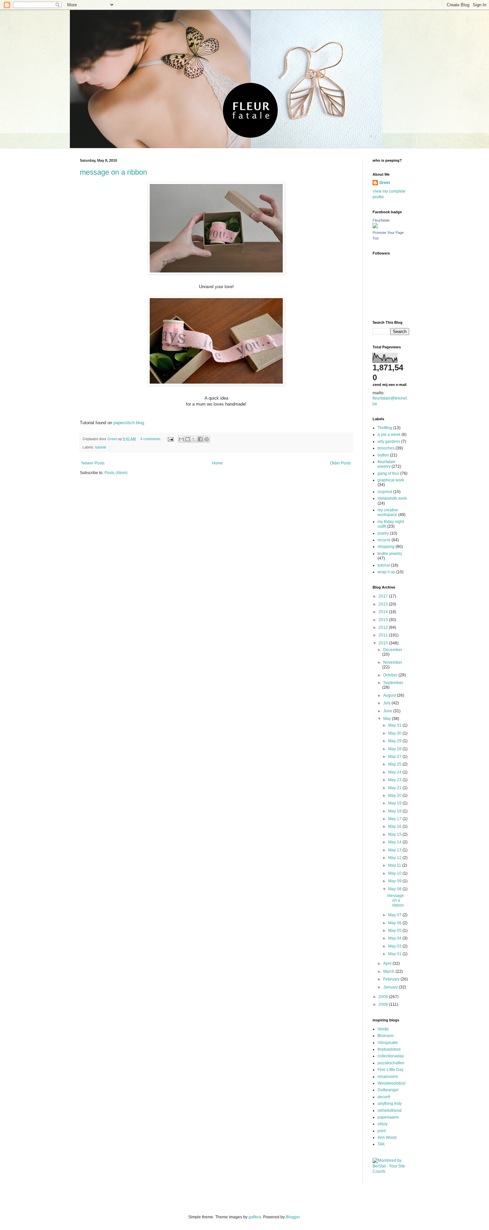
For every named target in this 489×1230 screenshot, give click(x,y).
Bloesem (386, 1035)
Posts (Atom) (115, 472)
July (387, 703)
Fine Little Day (391, 1069)
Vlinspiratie (388, 1042)
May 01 (395, 954)
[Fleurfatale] (375, 227)
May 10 (395, 873)
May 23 (395, 780)
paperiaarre (388, 1117)
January (391, 987)
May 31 (395, 725)
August (390, 695)
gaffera (254, 1217)
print (382, 1131)
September (393, 682)
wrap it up (386, 572)
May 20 (395, 795)
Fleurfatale (381, 220)
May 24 (395, 772)
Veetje (383, 1029)
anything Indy (390, 1103)
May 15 (395, 834)
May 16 (395, 826)
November (392, 662)
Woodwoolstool (392, 1083)
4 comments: (151, 439)
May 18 (395, 811)
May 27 (395, 756)
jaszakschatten (391, 1063)
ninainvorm (388, 1076)
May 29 (395, 741)
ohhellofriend (390, 1110)
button (383, 455)
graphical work (391, 480)
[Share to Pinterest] (206, 439)
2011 (384, 635)
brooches (386, 448)
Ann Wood (387, 1137)
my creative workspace (388, 512)
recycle (384, 540)
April (388, 963)
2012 (384, 627)
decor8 (384, 1097)
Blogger (293, 1217)
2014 (384, 612)
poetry (383, 533)
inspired (385, 491)
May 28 (395, 749)
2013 (384, 619)
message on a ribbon (113, 172)
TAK (381, 1144)
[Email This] (181, 439)
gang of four (388, 473)
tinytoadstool (389, 1049)
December (392, 649)
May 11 (395, 865)
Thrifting (385, 428)
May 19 (395, 803)
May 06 (395, 923)
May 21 (395, 788)
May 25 (395, 764)
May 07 (395, 915)
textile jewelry (390, 553)
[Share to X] (194, 439)
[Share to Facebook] (200, 439)
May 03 (395, 946)
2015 (384, 604)
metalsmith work (392, 498)
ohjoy (383, 1124)
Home (217, 463)
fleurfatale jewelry (387, 464)
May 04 (395, 938)
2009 (384, 996)
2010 (384, 643)
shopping (386, 546)
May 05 (395, 930)
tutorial (100, 447)
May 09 (395, 881)
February (392, 979)
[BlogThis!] (187, 439)
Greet (384, 182)
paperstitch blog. (129, 422)
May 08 (395, 889)
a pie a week (389, 434)
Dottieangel (388, 1090)
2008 (384, 1004)
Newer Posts (93, 463)
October (391, 675)
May (387, 718)
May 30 (395, 733)
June (388, 711)
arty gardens (389, 441)
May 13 (395, 850)
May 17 (395, 818)
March (389, 971)
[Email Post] (170, 439)
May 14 (395, 842)
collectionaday (391, 1056)
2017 (384, 596)
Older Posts (340, 463)
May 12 (395, 857)
